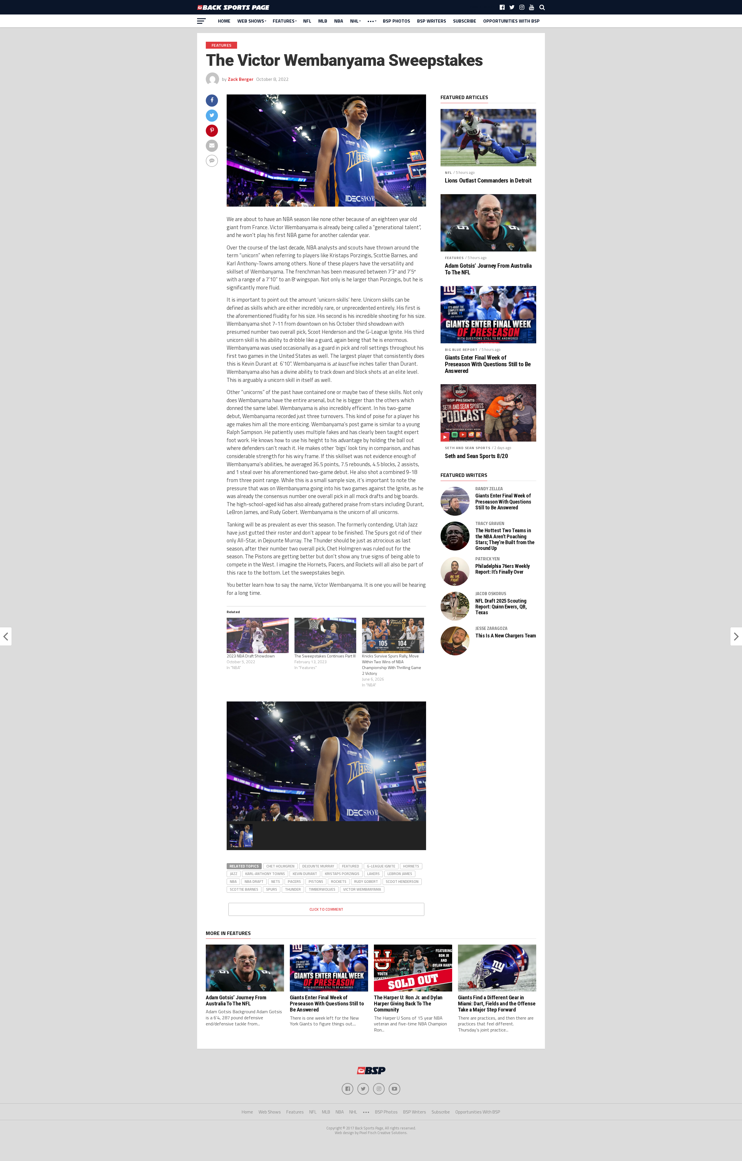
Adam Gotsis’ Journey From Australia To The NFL (488, 269)
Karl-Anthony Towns (265, 873)
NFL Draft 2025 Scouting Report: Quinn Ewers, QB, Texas (501, 606)
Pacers (294, 881)
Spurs (271, 889)
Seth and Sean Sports (467, 448)
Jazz (233, 873)
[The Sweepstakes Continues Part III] (325, 635)
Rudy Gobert (366, 881)
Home (224, 20)
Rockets (338, 881)
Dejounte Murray (318, 866)
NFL (307, 20)
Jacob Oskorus (490, 594)
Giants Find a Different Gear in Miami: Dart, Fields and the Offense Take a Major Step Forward (497, 1003)
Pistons (316, 881)
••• (370, 20)
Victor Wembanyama (362, 889)
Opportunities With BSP (511, 20)
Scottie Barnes (244, 889)
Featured (350, 866)
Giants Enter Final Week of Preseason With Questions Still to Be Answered (488, 364)
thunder (293, 889)
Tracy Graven (489, 524)
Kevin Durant (305, 873)
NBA (338, 20)
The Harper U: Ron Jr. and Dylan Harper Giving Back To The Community (408, 1003)
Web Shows (250, 20)
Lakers (373, 873)
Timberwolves (322, 889)
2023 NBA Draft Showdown (251, 656)
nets (275, 881)
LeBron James (400, 873)
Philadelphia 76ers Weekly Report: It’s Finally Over (502, 569)
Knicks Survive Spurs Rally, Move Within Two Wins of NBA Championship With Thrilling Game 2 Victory (391, 664)
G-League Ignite (381, 866)
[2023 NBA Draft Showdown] (258, 635)
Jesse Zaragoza (491, 628)
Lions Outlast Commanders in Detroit (488, 180)
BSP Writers (431, 20)
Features (283, 20)
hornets (411, 866)
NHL (354, 20)
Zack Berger (240, 79)
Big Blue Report (461, 349)
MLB (322, 20)
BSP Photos (396, 20)
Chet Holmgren (280, 866)
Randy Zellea (489, 489)
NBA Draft (254, 881)
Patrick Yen (487, 559)
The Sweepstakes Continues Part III (325, 656)
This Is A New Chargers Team (505, 636)
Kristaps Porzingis (342, 873)
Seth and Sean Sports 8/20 (476, 456)
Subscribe (464, 20)
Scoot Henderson (402, 881)
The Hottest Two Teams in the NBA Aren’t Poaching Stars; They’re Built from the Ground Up (504, 539)
